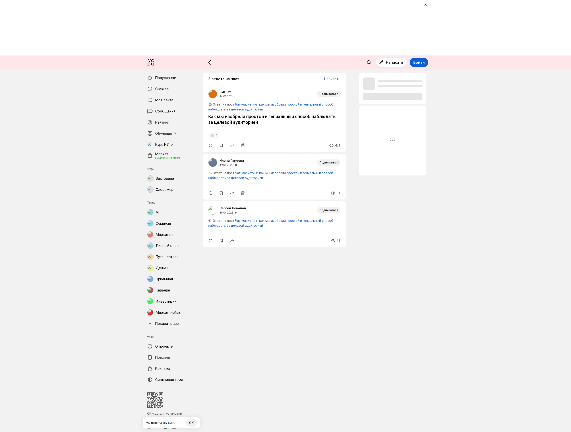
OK (191, 423)
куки (171, 422)
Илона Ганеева (231, 161)
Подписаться (328, 94)
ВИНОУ (225, 92)
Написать (394, 62)
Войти (419, 62)
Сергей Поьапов (232, 208)
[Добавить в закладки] (221, 145)
